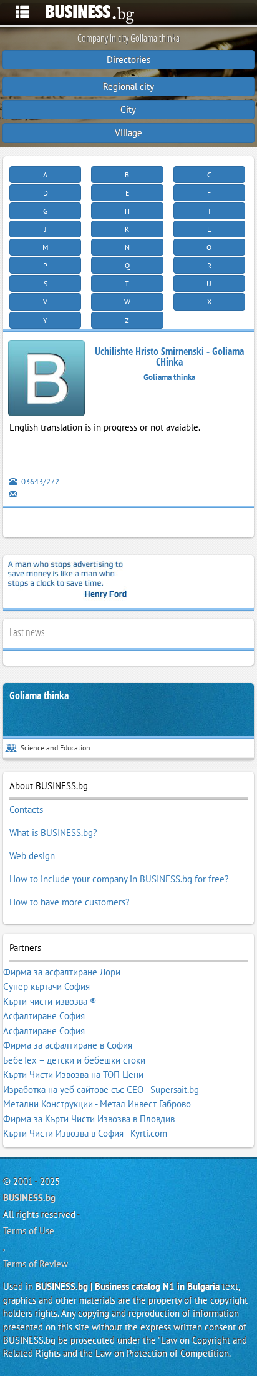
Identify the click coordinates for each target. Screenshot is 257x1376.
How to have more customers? (69, 902)
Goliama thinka (39, 695)
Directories (128, 60)
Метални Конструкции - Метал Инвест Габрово (97, 1104)
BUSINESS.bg (29, 1198)
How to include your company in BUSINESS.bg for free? (119, 879)
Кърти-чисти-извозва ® (50, 1001)
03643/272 (39, 481)
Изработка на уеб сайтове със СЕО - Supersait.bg (101, 1089)
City (128, 110)
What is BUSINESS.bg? (53, 833)
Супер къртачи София (46, 986)
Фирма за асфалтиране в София (67, 1045)
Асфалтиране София (44, 1016)
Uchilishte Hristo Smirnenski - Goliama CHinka (169, 356)
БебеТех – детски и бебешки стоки (74, 1060)
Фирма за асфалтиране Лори (61, 972)
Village (128, 133)
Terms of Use (28, 1231)
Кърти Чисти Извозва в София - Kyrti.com (85, 1133)
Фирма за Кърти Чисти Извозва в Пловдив (89, 1119)
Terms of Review (35, 1264)
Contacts (26, 809)
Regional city (128, 86)
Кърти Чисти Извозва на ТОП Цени (73, 1074)
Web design (32, 856)
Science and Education (55, 747)
